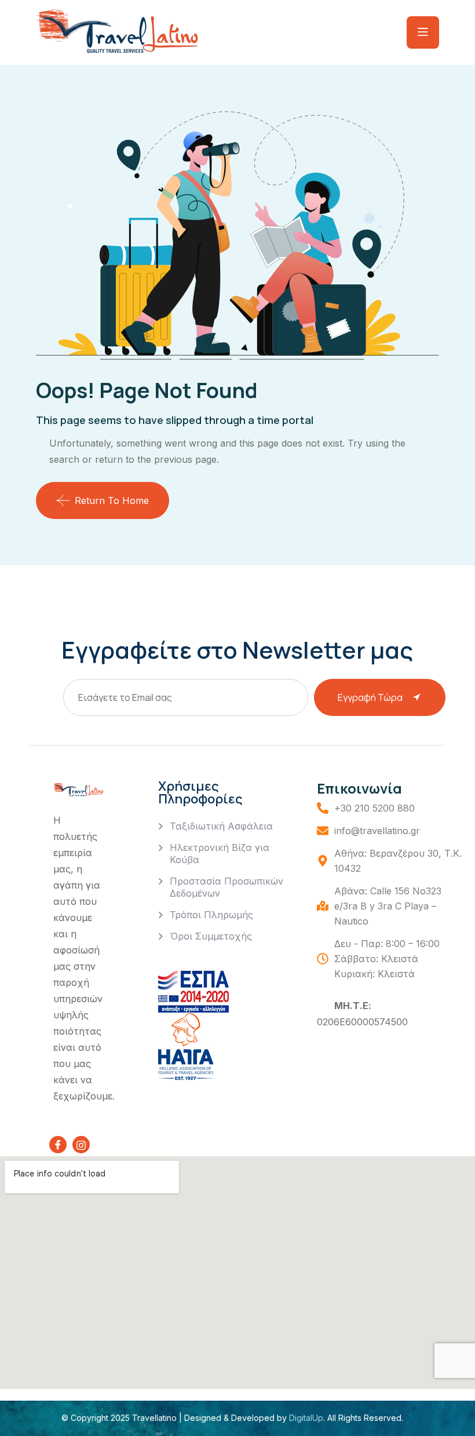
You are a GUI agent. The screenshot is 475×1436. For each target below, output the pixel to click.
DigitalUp (305, 1418)
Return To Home (112, 500)
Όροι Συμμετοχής (211, 936)
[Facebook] (58, 1144)
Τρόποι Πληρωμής (211, 914)
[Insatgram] (81, 1144)
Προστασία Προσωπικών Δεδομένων (226, 887)
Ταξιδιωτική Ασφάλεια (221, 826)
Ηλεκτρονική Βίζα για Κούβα (219, 853)
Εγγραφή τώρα (370, 697)
